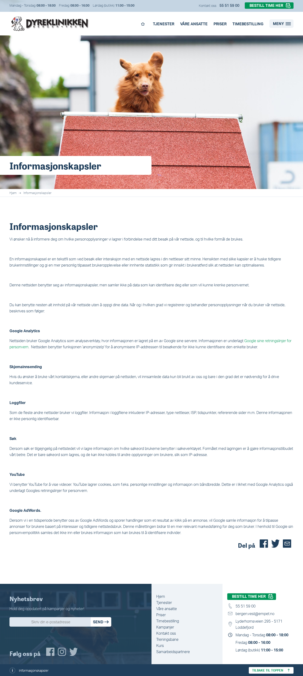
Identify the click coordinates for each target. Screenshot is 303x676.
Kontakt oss (166, 633)
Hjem (142, 25)
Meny (278, 23)
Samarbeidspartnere (173, 651)
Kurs (160, 645)
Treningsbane (167, 639)
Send (98, 622)
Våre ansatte (194, 24)
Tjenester (163, 24)
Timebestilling (247, 24)
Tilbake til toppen (267, 670)
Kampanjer (165, 627)
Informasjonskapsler (37, 193)
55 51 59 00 (229, 5)
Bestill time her (266, 5)
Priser (220, 24)
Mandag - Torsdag (262, 635)
